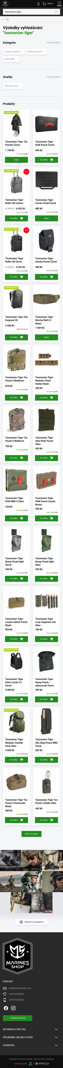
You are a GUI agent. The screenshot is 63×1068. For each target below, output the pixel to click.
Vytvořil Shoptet (20, 1064)
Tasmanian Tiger (11, 86)
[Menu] (59, 3)
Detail (16, 160)
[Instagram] (12, 1007)
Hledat (56, 12)
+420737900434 (16, 994)
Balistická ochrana (34, 52)
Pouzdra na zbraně (11, 52)
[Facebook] (5, 1007)
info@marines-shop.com (20, 988)
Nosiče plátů (9, 59)
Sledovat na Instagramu (34, 922)
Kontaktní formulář (17, 1018)
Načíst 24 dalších (31, 834)
